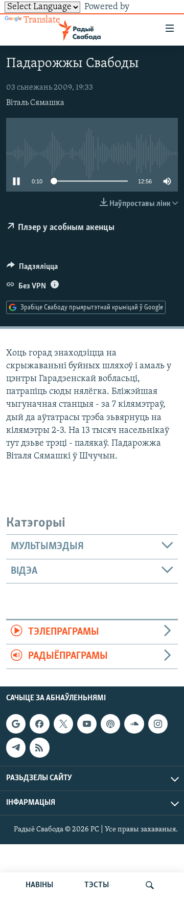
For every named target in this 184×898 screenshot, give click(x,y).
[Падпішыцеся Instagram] (158, 724)
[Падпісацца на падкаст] (110, 724)
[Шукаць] (149, 885)
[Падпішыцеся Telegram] (16, 747)
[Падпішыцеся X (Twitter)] (63, 724)
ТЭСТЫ (96, 885)
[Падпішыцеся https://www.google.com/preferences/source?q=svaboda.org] (16, 724)
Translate (42, 20)
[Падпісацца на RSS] (39, 747)
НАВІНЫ (39, 885)
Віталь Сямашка (35, 103)
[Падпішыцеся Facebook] (39, 724)
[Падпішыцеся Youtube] (87, 724)
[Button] (32, 269)
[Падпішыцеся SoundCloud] (134, 724)
